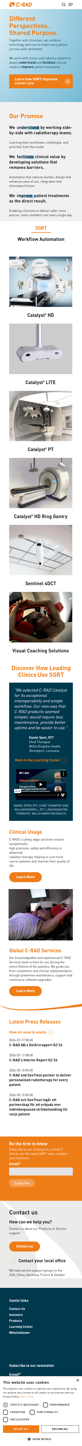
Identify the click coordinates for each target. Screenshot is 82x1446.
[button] (41, 1439)
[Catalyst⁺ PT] (40, 416)
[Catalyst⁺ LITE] (40, 349)
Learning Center (21, 1327)
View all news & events (27, 1032)
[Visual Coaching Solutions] (40, 617)
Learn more (27, 1396)
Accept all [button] (21, 1429)
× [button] (77, 1380)
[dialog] (41, 1411)
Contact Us (17, 1309)
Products (15, 1321)
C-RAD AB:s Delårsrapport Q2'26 (35, 1045)
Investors (16, 1315)
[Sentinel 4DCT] (40, 550)
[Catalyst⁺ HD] (40, 282)
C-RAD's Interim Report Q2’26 (33, 1060)
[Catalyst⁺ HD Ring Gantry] (40, 483)
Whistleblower (19, 1333)
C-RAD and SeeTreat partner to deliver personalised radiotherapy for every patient (40, 1080)
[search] (63, 4)
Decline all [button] (60, 1429)
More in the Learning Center (37, 760)
